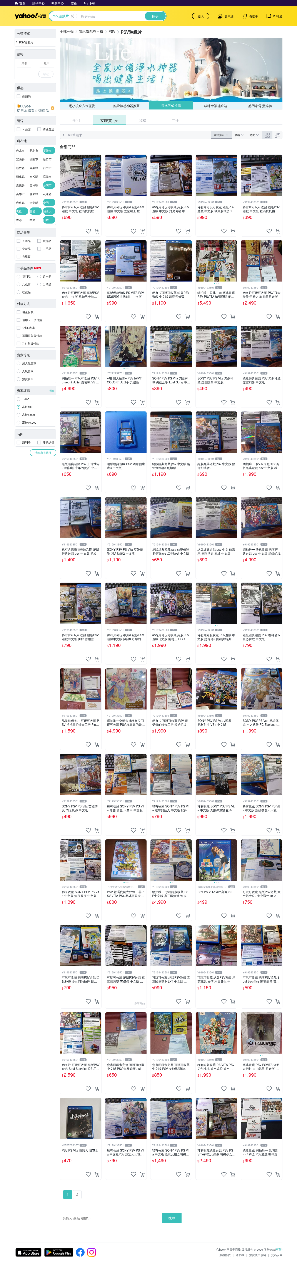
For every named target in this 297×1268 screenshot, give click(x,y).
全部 (76, 120)
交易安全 (276, 1255)
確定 (46, 74)
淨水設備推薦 (171, 105)
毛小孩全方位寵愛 (82, 105)
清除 (51, 390)
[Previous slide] (198, 260)
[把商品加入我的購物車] (97, 231)
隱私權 (240, 1255)
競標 (142, 120)
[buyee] (35, 108)
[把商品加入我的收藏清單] (88, 231)
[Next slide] (234, 260)
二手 (175, 120)
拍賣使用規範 (257, 1255)
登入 (201, 16)
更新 (279, 1249)
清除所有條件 (43, 453)
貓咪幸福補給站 (215, 105)
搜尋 (172, 1218)
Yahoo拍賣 (30, 16)
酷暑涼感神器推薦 (126, 105)
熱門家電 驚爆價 (260, 105)
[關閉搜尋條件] (72, 16)
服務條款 (225, 1255)
